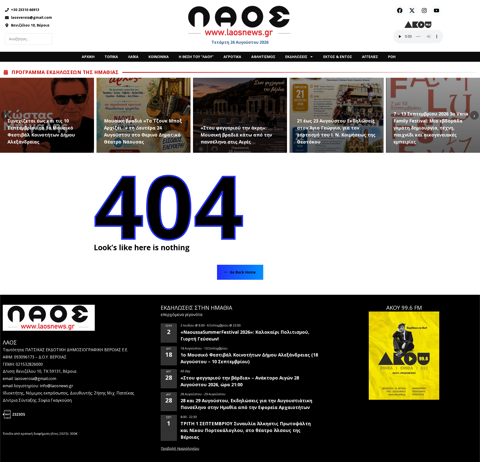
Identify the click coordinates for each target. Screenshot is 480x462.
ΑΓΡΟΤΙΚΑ (232, 56)
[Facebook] (399, 10)
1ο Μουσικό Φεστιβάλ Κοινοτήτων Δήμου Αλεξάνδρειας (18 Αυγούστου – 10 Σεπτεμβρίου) (249, 358)
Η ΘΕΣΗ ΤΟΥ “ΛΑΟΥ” (196, 56)
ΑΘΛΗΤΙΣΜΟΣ (263, 56)
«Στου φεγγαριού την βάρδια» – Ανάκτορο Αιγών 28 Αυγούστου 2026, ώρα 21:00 (239, 381)
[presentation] (5, 115)
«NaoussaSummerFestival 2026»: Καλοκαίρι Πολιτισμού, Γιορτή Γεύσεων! (244, 335)
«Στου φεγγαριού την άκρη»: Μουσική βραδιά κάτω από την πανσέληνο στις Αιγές (236, 135)
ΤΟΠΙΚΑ (111, 56)
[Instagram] (424, 10)
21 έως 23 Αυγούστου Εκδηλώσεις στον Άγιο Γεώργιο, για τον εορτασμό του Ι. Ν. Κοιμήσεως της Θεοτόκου (336, 131)
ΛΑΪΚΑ (133, 56)
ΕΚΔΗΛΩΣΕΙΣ (296, 56)
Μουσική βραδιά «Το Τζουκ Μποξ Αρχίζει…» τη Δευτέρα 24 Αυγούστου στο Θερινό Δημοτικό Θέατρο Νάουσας (143, 131)
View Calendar (180, 449)
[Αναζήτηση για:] (28, 39)
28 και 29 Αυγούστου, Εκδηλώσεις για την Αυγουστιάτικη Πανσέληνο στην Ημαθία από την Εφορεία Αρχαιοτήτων (246, 404)
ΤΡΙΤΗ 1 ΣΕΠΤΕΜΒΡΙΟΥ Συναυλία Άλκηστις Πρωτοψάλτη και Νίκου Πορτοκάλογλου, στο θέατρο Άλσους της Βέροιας (245, 430)
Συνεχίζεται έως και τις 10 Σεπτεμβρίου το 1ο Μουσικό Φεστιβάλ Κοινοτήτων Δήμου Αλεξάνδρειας (41, 131)
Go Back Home (242, 272)
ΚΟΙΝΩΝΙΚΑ (158, 56)
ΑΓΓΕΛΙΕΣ (370, 56)
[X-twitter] (412, 10)
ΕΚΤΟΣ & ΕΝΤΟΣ (337, 56)
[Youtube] (436, 10)
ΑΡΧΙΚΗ (88, 56)
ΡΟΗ (392, 56)
